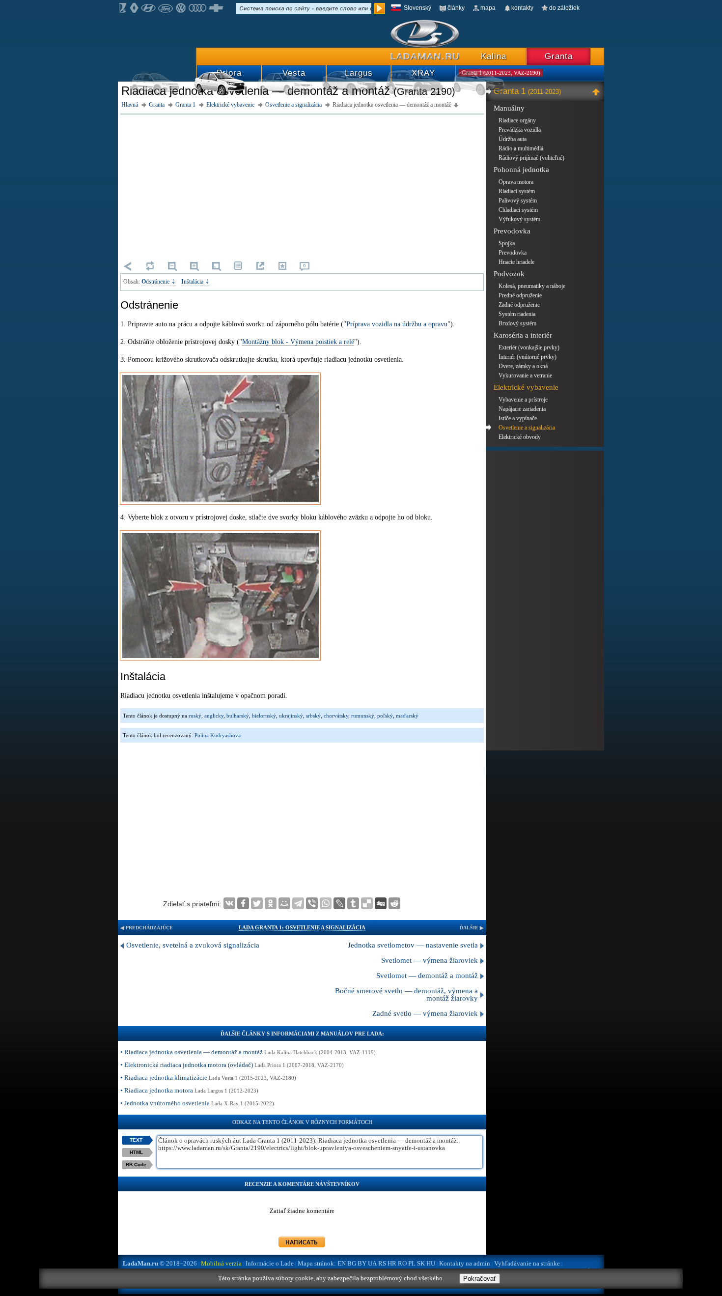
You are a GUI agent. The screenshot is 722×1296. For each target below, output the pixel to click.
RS (382, 1263)
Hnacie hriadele (516, 262)
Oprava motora (516, 181)
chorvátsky (336, 716)
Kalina (493, 56)
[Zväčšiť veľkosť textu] (194, 266)
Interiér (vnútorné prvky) (527, 356)
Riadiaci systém (517, 191)
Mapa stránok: (317, 1263)
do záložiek (564, 7)
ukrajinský (291, 716)
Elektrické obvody (520, 436)
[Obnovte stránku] (149, 266)
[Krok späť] (127, 266)
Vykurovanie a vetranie (525, 375)
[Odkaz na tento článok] (260, 266)
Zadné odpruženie (519, 304)
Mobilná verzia (221, 1263)
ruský (195, 716)
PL (412, 1263)
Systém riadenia (517, 314)
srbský (313, 716)
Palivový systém (518, 200)
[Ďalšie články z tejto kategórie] (238, 266)
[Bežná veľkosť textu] (216, 266)
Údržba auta (513, 139)
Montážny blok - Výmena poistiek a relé (298, 342)
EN (341, 1263)
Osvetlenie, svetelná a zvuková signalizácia (192, 945)
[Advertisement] (302, 186)
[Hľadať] (380, 8)
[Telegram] (298, 903)
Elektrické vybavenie (526, 387)
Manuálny (509, 108)
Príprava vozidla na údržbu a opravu (396, 324)
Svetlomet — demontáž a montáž (427, 975)
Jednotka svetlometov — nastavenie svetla (413, 945)
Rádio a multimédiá (521, 148)
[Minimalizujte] (597, 91)
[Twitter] (257, 903)
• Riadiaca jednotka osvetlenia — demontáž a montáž (248, 1052)
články (456, 7)
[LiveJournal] (339, 903)
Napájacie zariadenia (522, 408)
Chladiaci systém (518, 209)
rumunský (362, 716)
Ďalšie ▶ (472, 927)
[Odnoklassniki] (271, 903)
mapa (488, 7)
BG (351, 1263)
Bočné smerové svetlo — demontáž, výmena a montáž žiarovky (406, 994)
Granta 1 (527, 91)
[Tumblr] (353, 903)
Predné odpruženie (520, 295)
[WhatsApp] (326, 903)
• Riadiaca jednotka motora (189, 1090)
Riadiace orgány (517, 120)
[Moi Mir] (284, 903)
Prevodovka (512, 231)
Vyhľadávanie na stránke (527, 1263)
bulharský (237, 716)
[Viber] (312, 903)
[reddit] (394, 903)
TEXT (136, 1140)
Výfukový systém (519, 219)
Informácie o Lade (270, 1263)
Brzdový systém (517, 323)
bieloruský (264, 716)
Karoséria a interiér (523, 335)
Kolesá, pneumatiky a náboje (532, 286)
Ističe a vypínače (518, 418)
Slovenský (417, 7)
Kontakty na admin (464, 1263)
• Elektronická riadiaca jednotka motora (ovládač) (232, 1064)
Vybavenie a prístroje (523, 399)
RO (402, 1263)
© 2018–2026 (160, 1263)
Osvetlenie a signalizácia (527, 427)
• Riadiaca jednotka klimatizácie (208, 1077)
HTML (136, 1152)
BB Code (136, 1164)
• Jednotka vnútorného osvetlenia (197, 1103)
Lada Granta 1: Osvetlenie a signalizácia (302, 927)
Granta (559, 56)
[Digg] (381, 903)
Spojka (507, 243)
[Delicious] (367, 903)
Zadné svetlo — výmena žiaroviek (425, 1013)
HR (392, 1263)
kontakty (522, 7)
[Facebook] (243, 903)
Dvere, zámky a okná (523, 366)
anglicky (213, 716)
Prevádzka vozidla (520, 129)
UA (372, 1263)
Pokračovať (479, 1278)
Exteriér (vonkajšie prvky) (529, 347)
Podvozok (509, 274)
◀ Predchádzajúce (146, 927)
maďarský (407, 716)
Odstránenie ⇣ (158, 281)
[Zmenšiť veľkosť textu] (172, 266)
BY (362, 1263)
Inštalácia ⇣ (195, 281)
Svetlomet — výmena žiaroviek (429, 960)
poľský (385, 716)
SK (421, 1263)
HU (430, 1263)
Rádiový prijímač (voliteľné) (531, 157)
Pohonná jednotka (521, 169)
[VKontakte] (229, 903)
